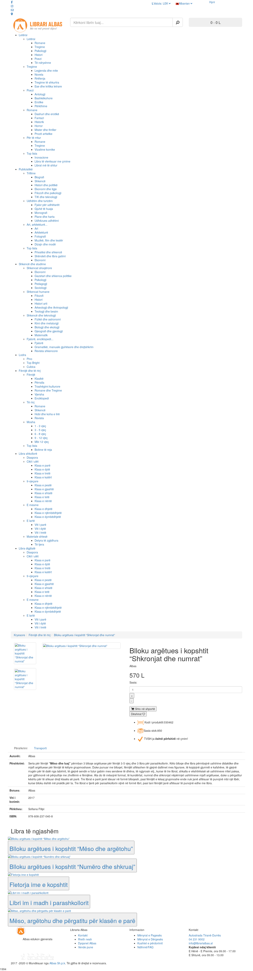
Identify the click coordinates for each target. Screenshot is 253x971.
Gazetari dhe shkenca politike (53, 276)
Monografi (41, 213)
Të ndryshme (43, 63)
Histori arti (41, 303)
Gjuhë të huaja (44, 209)
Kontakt (83, 935)
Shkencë (40, 181)
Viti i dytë (40, 529)
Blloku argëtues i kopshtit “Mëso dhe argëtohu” (71, 848)
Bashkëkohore (44, 98)
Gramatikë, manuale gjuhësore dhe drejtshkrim (64, 347)
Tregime (40, 47)
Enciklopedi (42, 398)
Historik (39, 122)
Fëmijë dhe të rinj (30, 371)
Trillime (31, 173)
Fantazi (39, 118)
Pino (29, 359)
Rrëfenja (40, 78)
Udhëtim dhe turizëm (40, 201)
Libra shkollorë (28, 453)
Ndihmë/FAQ (145, 947)
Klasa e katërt (43, 477)
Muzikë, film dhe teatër (49, 240)
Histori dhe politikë (46, 185)
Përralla (39, 382)
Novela (39, 74)
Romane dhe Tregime (48, 390)
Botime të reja (43, 450)
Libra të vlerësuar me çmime (52, 161)
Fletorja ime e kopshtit (38, 884)
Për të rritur (34, 138)
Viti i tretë (40, 532)
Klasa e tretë (42, 473)
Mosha (31, 422)
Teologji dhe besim (46, 311)
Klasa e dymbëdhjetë (48, 517)
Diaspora (32, 457)
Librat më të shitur (46, 165)
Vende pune (85, 947)
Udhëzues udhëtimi (47, 221)
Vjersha (39, 394)
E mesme (33, 505)
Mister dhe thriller (45, 130)
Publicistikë (26, 169)
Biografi (39, 177)
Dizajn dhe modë (45, 244)
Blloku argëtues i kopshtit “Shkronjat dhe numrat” (84, 635)
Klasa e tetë (42, 497)
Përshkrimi (20, 748)
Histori (38, 55)
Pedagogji (41, 284)
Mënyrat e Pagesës (149, 935)
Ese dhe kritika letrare (48, 86)
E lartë (31, 521)
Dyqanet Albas (87, 943)
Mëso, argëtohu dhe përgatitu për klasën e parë (72, 920)
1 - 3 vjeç (40, 426)
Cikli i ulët (33, 461)
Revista (39, 418)
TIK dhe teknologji (46, 197)
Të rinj (30, 402)
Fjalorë (39, 343)
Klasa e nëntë (43, 501)
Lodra (22, 355)
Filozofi (39, 296)
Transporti (40, 748)
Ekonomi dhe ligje (46, 189)
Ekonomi (40, 260)
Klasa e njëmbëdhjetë (48, 513)
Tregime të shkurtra (47, 82)
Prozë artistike (43, 134)
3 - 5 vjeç (40, 430)
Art (36, 228)
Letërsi (23, 35)
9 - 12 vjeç (41, 438)
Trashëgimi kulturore (47, 386)
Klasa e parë (42, 465)
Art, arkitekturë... (37, 224)
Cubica (31, 367)
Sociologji (40, 288)
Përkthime (41, 106)
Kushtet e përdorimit (150, 943)
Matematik (41, 335)
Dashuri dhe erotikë (47, 114)
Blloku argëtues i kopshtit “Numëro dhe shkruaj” (72, 866)
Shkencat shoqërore (39, 268)
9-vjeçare (32, 481)
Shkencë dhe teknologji (41, 315)
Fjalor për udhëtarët (47, 205)
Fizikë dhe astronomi (48, 319)
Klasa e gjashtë (44, 489)
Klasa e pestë (43, 485)
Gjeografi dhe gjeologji (49, 331)
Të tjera (39, 544)
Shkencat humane (38, 292)
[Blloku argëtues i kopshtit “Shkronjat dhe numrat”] (25, 653)
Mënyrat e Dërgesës (150, 939)
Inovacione (41, 157)
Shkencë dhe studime (32, 264)
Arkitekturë (41, 232)
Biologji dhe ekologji (47, 327)
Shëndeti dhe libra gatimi (50, 256)
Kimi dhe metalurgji (47, 323)
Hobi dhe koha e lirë (47, 414)
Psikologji (40, 51)
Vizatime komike (45, 149)
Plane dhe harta (45, 217)
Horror (39, 126)
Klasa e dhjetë (43, 509)
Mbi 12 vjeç (42, 442)
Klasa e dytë (42, 469)
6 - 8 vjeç (40, 434)
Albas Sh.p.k (57, 963)
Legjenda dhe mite (46, 70)
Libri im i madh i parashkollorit (49, 902)
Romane (40, 43)
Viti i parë (40, 525)
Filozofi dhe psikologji (48, 193)
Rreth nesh (85, 939)
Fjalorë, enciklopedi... (40, 339)
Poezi (38, 59)
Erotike (39, 102)
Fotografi (40, 236)
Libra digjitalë (27, 548)
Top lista (32, 153)
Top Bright (33, 363)
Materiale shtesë (37, 536)
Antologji (40, 94)
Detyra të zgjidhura (46, 540)
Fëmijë (31, 375)
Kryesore (19, 635)
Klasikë (39, 378)
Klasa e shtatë (43, 493)
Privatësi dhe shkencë (48, 252)
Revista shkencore (46, 351)
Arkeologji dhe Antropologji (51, 307)
